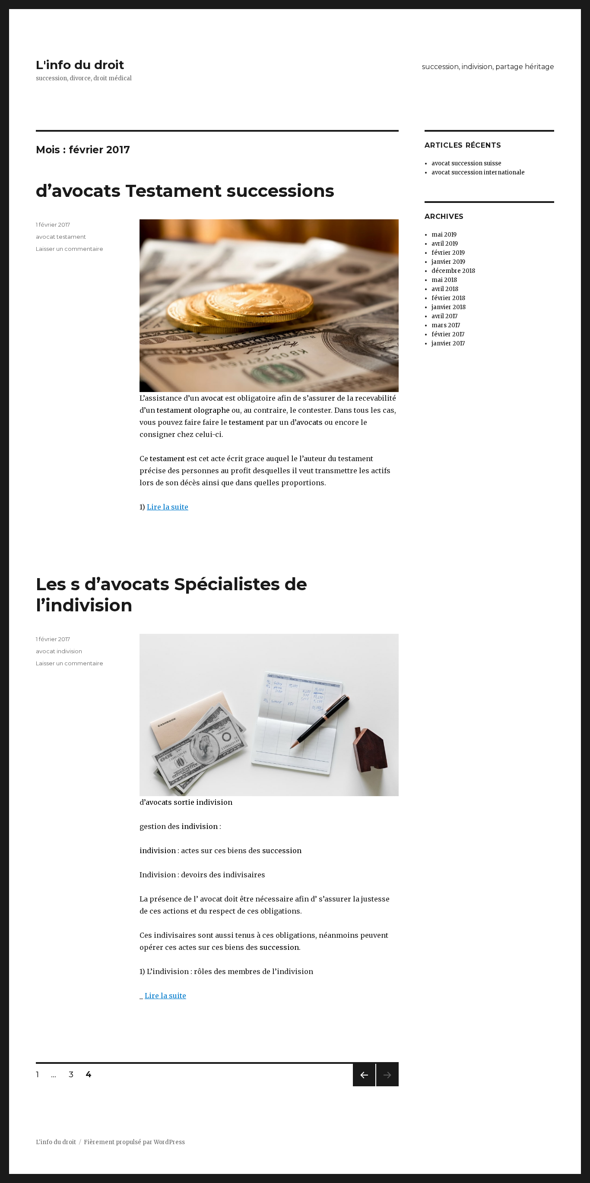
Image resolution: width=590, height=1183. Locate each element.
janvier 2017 (448, 343)
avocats (309, 422)
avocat (211, 398)
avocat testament (61, 236)
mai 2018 (444, 280)
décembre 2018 (453, 271)
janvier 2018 (448, 307)
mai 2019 (444, 234)
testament (246, 422)
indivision (199, 826)
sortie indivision (202, 802)
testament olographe (193, 410)
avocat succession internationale (478, 172)
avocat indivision (59, 651)
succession (281, 850)
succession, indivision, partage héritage (488, 67)
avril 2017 (444, 316)
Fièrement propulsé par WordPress (134, 1142)
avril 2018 (444, 289)
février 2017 (447, 334)
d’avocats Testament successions (185, 190)
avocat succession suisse (466, 163)
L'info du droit (80, 64)
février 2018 (448, 298)
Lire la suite (167, 507)
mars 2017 (445, 325)
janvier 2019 (448, 262)
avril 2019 (444, 243)
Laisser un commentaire (69, 248)
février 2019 (448, 252)
